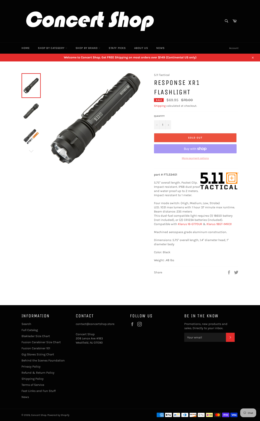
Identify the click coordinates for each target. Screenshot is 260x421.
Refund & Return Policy (38, 372)
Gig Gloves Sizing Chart (38, 354)
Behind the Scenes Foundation (43, 360)
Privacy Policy (31, 366)
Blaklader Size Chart (36, 336)
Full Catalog (30, 330)
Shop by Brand (87, 48)
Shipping (160, 105)
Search (26, 324)
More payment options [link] (195, 158)
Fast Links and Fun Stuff (39, 391)
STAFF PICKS (117, 48)
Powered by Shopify (58, 415)
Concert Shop (38, 415)
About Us (141, 48)
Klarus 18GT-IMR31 (219, 224)
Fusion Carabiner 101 (36, 348)
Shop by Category (51, 48)
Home (26, 48)
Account (233, 48)
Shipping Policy (33, 378)
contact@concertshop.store (95, 324)
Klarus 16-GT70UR (190, 224)
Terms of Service (33, 385)
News (160, 48)
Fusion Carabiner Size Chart (41, 342)
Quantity (159, 116)
